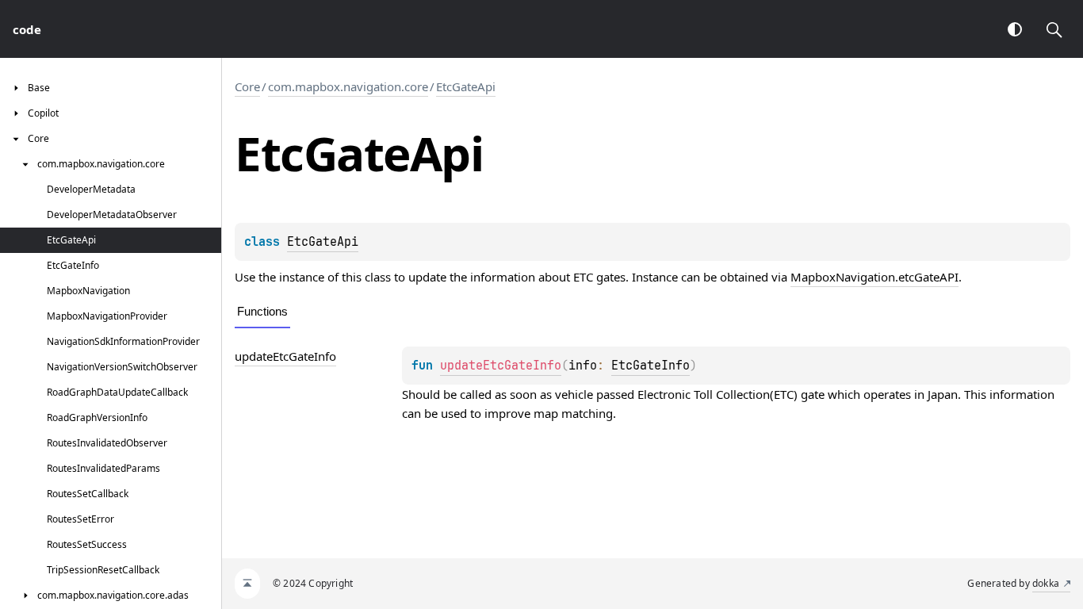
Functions (262, 311)
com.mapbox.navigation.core (348, 86)
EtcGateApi (466, 86)
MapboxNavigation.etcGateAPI (874, 277)
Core (247, 86)
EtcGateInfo (650, 365)
